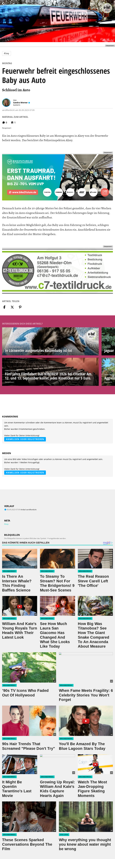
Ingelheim (108, 382)
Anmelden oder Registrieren (25, 439)
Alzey (6, 53)
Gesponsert (9, 382)
